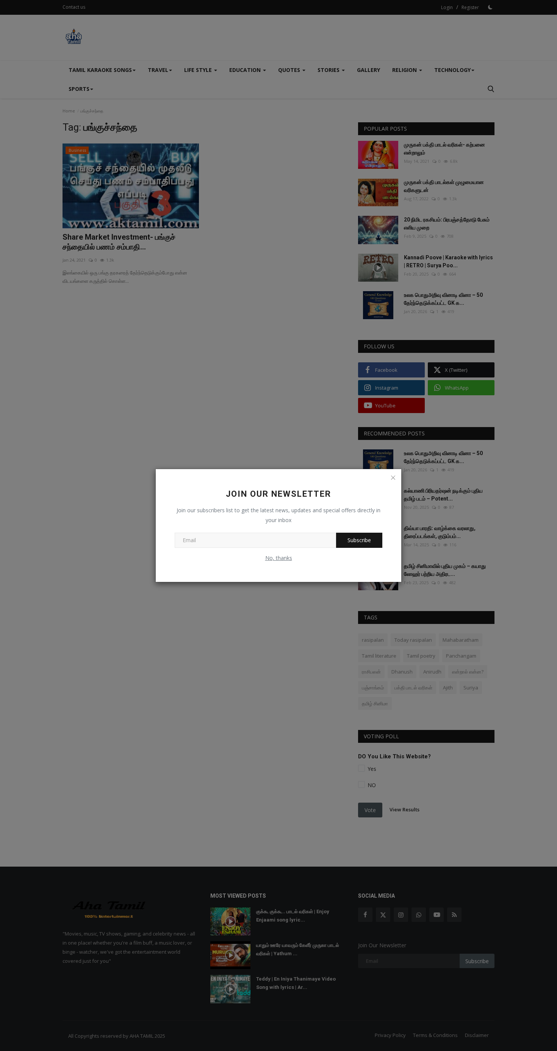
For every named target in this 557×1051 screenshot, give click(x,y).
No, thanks (278, 557)
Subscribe (359, 540)
